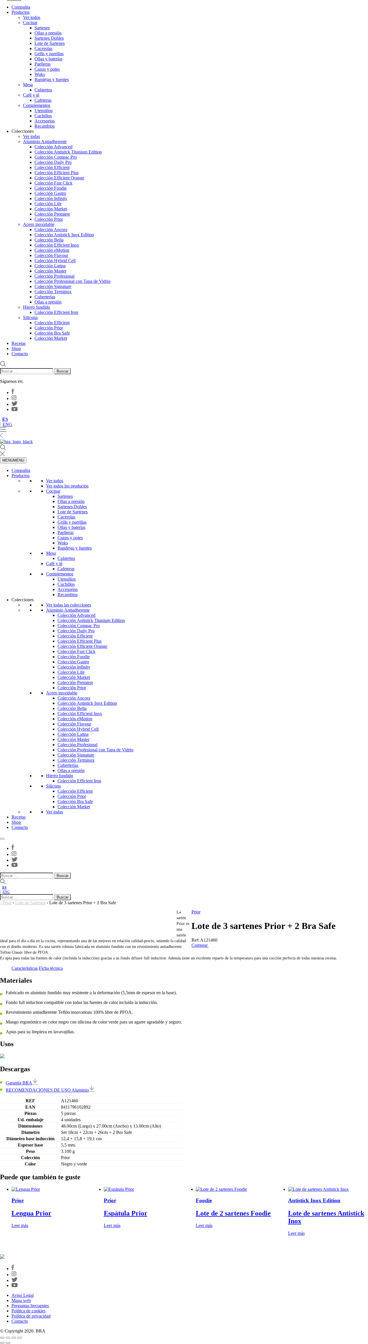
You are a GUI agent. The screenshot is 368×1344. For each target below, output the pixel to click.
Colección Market (50, 208)
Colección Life (48, 203)
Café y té (31, 95)
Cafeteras (42, 100)
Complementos (36, 105)
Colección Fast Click (53, 183)
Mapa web (21, 1300)
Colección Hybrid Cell (55, 260)
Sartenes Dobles (49, 38)
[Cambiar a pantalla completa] (8, 1338)
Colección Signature (52, 286)
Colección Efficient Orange (59, 177)
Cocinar (30, 22)
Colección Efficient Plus (56, 172)
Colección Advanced (53, 146)
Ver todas (31, 136)
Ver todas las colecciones (68, 604)
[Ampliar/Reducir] (2, 1338)
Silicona (30, 317)
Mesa (28, 84)
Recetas (19, 343)
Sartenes (42, 27)
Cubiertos (43, 89)
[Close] (2, 839)
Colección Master (50, 270)
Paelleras (42, 64)
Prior (7, 902)
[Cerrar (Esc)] (19, 1338)
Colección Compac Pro (55, 157)
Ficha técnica (51, 968)
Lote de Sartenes (49, 43)
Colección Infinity (50, 198)
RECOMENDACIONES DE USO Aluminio (47, 1090)
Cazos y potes (47, 69)
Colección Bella (49, 239)
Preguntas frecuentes (30, 1305)
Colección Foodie (50, 188)
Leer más (20, 1225)
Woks (39, 74)
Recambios (44, 126)
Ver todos (31, 17)
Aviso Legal (23, 1295)
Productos (21, 12)
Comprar (200, 945)
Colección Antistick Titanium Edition (68, 151)
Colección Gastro (50, 193)
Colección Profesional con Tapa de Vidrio (72, 281)
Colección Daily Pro (53, 162)
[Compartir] (14, 1338)
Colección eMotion (51, 250)
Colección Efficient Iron (56, 312)
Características (25, 968)
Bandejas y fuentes (51, 79)
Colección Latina (50, 265)
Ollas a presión (48, 32)
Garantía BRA (19, 1082)
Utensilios (43, 110)
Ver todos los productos (67, 485)
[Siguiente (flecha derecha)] (8, 1343)
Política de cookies (28, 1310)
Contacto (20, 353)
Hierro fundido (36, 307)
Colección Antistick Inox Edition (64, 234)
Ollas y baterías (48, 58)
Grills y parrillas (49, 53)
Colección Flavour (51, 255)
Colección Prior (48, 219)
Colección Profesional (54, 276)
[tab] (25, 968)
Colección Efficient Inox (56, 245)
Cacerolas (43, 48)
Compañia (21, 7)
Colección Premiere (52, 214)
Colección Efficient (52, 167)
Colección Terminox (53, 291)
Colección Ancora (50, 229)
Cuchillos (43, 115)
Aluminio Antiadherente (45, 141)
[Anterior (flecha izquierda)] (2, 1343)
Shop (16, 348)
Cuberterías (44, 296)
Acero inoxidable (38, 224)
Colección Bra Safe (52, 333)
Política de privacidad (31, 1316)
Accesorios (44, 120)
